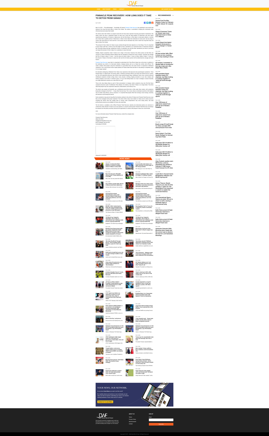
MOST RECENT (106, 9)
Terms (130, 417)
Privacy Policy (132, 419)
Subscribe (161, 424)
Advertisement (132, 421)
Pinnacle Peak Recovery (131, 27)
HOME (98, 9)
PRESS (114, 9)
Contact (131, 424)
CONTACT (121, 9)
